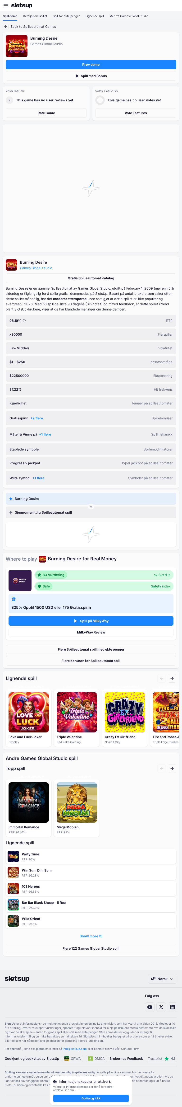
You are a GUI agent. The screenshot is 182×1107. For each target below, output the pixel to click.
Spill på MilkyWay (94, 621)
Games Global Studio (36, 268)
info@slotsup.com (75, 1049)
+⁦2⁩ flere (36, 418)
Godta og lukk (91, 1098)
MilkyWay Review (91, 632)
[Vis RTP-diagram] (24, 320)
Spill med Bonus (94, 76)
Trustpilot (161, 1058)
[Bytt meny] (5, 5)
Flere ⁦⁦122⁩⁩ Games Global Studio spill (91, 948)
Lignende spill (95, 16)
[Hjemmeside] (21, 5)
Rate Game (46, 113)
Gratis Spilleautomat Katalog (91, 278)
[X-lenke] (161, 1007)
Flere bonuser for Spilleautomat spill (91, 661)
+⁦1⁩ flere (45, 434)
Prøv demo (91, 64)
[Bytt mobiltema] (174, 6)
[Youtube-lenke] (150, 1007)
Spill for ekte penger (66, 16)
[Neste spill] (172, 678)
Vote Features (136, 113)
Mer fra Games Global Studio (128, 16)
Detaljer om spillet (35, 16)
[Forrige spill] (161, 678)
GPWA (76, 1058)
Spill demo (10, 16)
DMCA (100, 1058)
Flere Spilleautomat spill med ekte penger (91, 649)
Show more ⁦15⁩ (91, 936)
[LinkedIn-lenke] (172, 1007)
